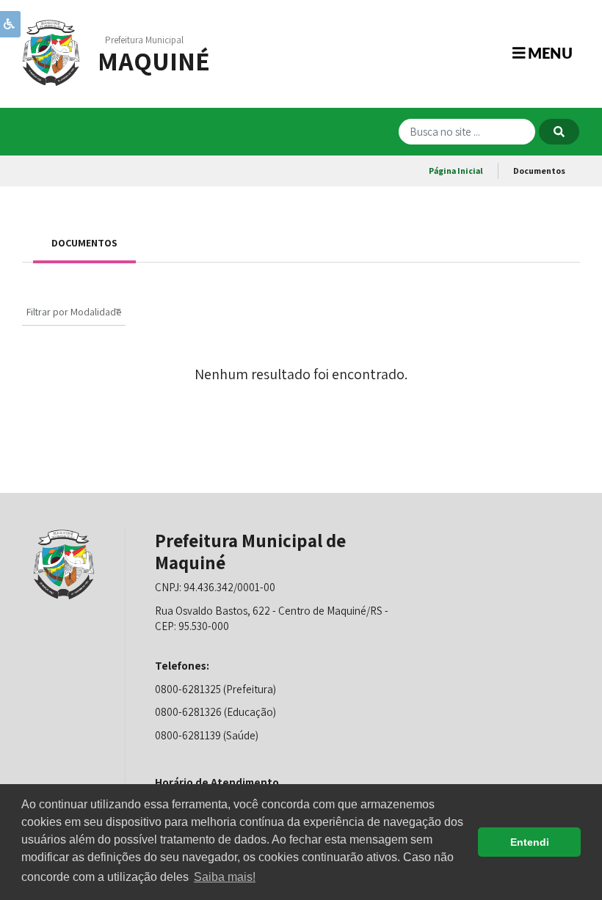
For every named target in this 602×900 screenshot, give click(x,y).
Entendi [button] (529, 842)
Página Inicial (456, 170)
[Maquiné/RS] (51, 52)
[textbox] (74, 312)
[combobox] (74, 310)
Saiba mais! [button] (224, 877)
